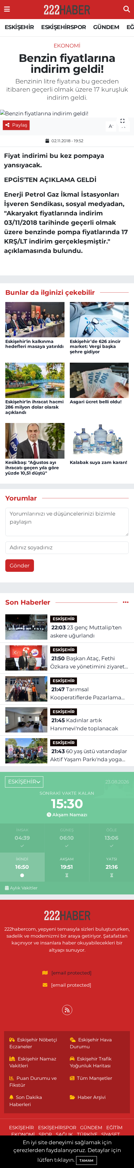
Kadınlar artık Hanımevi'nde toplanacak (84, 724)
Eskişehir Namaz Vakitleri (33, 1062)
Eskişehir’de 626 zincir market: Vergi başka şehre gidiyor (95, 347)
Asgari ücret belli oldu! (96, 402)
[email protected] (71, 973)
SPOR (45, 1134)
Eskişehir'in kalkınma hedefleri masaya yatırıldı (34, 344)
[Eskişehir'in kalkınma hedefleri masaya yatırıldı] (35, 319)
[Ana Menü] (7, 9)
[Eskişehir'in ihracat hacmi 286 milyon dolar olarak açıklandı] (35, 380)
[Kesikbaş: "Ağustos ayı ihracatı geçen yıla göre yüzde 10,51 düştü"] (35, 440)
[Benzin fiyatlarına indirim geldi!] (67, 113)
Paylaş (19, 125)
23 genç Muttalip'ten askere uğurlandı (86, 631)
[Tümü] (126, 602)
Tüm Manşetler (94, 1078)
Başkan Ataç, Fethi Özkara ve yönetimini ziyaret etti (87, 663)
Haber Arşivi (92, 1097)
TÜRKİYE (87, 1134)
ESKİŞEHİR (19, 27)
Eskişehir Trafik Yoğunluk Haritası (91, 1062)
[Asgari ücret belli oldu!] (99, 380)
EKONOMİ (67, 46)
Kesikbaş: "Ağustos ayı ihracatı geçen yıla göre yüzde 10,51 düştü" (32, 468)
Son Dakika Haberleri (25, 1101)
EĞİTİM (114, 1127)
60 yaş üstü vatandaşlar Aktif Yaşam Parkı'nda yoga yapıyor (88, 755)
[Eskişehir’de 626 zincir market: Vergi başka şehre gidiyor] (99, 319)
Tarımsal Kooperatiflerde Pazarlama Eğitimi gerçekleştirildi (85, 694)
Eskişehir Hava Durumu (91, 1043)
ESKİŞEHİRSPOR (63, 27)
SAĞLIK (64, 1134)
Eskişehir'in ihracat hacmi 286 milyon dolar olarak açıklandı (34, 407)
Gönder (20, 565)
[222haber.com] (66, 10)
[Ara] (126, 9)
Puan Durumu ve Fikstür (33, 1081)
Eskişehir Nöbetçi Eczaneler (33, 1043)
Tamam (86, 1160)
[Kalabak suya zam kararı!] (99, 440)
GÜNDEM (106, 27)
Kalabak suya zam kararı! (98, 462)
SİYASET (110, 1134)
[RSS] (67, 1010)
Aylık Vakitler (23, 887)
